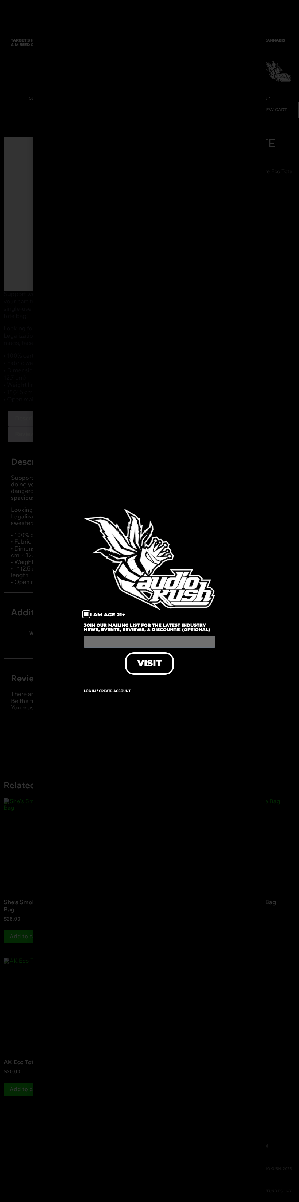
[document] (149, 601)
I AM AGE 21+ (107, 614)
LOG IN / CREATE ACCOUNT (107, 691)
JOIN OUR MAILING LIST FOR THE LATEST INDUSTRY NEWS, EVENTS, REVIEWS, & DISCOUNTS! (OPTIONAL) (147, 628)
